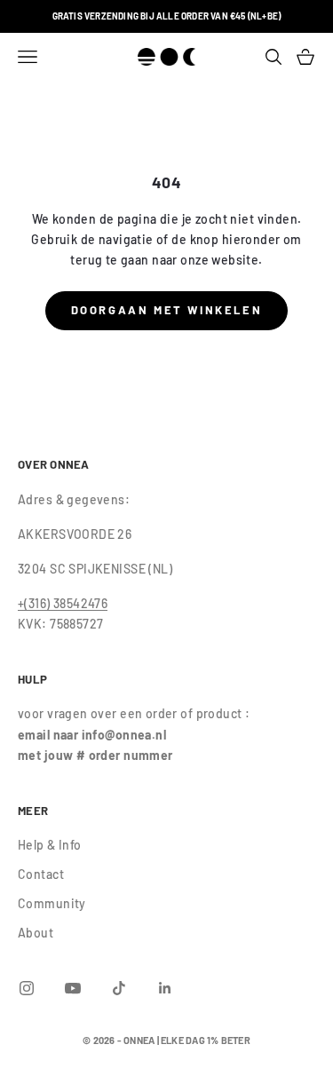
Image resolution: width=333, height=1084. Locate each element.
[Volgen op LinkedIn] (165, 988)
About (35, 932)
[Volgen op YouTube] (73, 988)
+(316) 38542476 (62, 603)
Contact (41, 874)
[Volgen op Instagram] (27, 988)
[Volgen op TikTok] (119, 988)
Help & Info (50, 844)
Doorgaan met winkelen (167, 310)
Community (52, 903)
